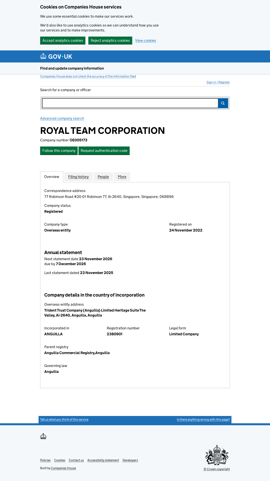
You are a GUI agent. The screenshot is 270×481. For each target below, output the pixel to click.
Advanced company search (62, 118)
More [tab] (122, 176)
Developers (130, 460)
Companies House (63, 468)
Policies (45, 460)
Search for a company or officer (65, 90)
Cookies (59, 460)
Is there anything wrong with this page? (203, 419)
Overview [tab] (51, 176)
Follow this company (59, 150)
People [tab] (103, 176)
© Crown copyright (217, 469)
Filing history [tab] (78, 176)
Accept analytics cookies (62, 40)
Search (223, 103)
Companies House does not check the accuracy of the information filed (88, 76)
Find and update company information (72, 68)
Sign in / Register (218, 82)
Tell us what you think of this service (64, 419)
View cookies (145, 40)
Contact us (76, 460)
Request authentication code (104, 150)
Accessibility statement (103, 460)
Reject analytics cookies (110, 40)
